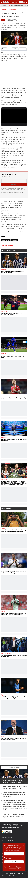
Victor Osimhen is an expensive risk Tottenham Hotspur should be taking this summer (14, 794)
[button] (2, 2)
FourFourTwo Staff (11, 19)
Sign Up (14, 862)
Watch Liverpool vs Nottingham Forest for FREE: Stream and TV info (15, 787)
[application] (14, 116)
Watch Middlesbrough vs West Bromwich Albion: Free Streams (13, 781)
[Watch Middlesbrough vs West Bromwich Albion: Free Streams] (14, 776)
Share (5, 48)
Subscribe (20, 2)
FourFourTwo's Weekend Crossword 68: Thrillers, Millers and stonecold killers (14, 816)
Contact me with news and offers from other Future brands (14, 858)
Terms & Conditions (12, 868)
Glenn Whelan (6, 240)
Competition (4, 9)
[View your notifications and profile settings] (13, 2)
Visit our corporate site (12, 827)
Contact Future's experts (7, 840)
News (3, 20)
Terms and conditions (7, 837)
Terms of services (18, 188)
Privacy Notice (20, 189)
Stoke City (14, 240)
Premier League (12, 9)
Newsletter (24, 48)
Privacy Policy (19, 867)
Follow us (16, 48)
